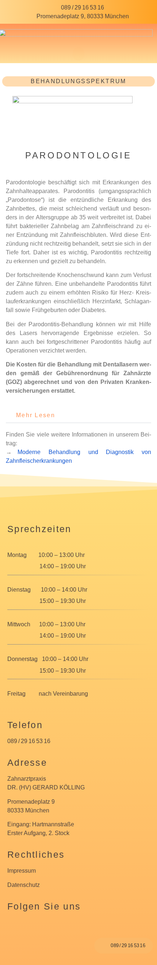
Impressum (21, 871)
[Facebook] (16, 927)
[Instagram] (37, 927)
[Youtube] (58, 927)
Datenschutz (23, 885)
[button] (78, 54)
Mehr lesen (35, 415)
